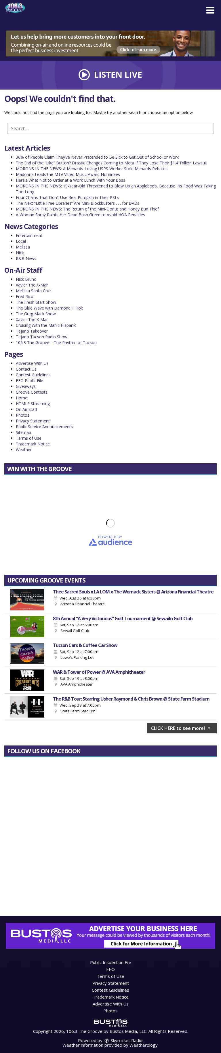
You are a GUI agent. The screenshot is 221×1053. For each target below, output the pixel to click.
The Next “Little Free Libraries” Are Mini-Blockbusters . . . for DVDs (77, 203)
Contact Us (26, 369)
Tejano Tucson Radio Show (41, 336)
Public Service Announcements (44, 426)
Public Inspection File (110, 962)
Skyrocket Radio (126, 1040)
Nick (20, 252)
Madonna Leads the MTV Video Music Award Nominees (68, 174)
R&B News (26, 258)
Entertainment (29, 235)
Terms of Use (28, 438)
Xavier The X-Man (32, 285)
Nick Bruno (26, 279)
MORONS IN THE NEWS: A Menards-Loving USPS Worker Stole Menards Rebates (91, 168)
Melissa (23, 247)
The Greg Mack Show (36, 313)
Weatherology (143, 1045)
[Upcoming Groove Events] (27, 599)
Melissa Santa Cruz (33, 290)
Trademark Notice (33, 444)
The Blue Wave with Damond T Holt (49, 308)
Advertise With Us (32, 363)
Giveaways (26, 386)
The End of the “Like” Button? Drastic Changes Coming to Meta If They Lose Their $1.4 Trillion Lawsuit (111, 163)
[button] (210, 10)
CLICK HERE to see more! (178, 728)
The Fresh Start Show (36, 302)
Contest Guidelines (33, 374)
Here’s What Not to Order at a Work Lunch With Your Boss (70, 180)
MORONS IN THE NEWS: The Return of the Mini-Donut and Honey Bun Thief (87, 209)
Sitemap (23, 432)
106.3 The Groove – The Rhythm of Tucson (56, 342)
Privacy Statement (33, 421)
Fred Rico (24, 296)
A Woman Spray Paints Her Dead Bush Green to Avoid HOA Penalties (80, 214)
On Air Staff (26, 409)
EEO (110, 969)
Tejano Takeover (32, 331)
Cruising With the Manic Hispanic (46, 325)
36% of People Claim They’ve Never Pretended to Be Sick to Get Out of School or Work (97, 157)
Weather (24, 449)
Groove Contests (31, 392)
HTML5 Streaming (33, 403)
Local (21, 241)
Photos (22, 415)
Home (21, 398)
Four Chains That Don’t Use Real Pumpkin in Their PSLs (67, 197)
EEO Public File (29, 380)
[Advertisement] (110, 43)
